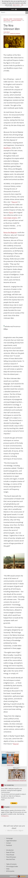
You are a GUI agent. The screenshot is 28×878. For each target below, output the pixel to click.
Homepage (9, 838)
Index (7, 869)
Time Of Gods (10, 855)
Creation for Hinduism (15, 33)
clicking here (4, 816)
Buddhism (7, 148)
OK (22, 5)
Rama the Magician (10, 232)
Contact (8, 843)
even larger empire (10, 218)
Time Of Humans (11, 857)
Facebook (9, 845)
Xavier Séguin (7, 32)
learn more (16, 5)
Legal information (11, 841)
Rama (11, 212)
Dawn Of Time (10, 852)
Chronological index (12, 866)
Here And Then (10, 859)
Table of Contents (11, 864)
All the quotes (10, 871)
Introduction (10, 850)
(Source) (14, 202)
